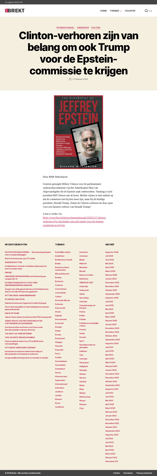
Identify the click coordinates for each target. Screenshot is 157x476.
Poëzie (82, 312)
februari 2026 (111, 275)
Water (82, 385)
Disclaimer (128, 473)
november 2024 (112, 332)
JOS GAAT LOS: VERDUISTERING (18, 334)
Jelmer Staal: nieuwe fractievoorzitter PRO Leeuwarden (28, 317)
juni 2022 (109, 442)
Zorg (81, 408)
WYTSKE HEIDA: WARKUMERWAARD (20, 295)
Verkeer (82, 374)
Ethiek (57, 331)
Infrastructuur (61, 376)
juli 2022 (109, 438)
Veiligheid (83, 366)
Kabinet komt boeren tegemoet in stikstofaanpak (25, 303)
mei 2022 (109, 446)
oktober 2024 (111, 336)
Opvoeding (84, 298)
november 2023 (112, 378)
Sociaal (82, 337)
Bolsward (59, 281)
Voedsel (82, 382)
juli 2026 (109, 256)
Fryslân (58, 357)
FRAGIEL (8, 272)
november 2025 (112, 286)
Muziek (82, 271)
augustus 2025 (111, 298)
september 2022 (112, 431)
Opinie (82, 294)
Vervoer (82, 378)
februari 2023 (111, 412)
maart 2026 (110, 271)
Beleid (57, 263)
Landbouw (59, 407)
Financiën (59, 350)
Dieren (58, 312)
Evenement (60, 338)
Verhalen (83, 370)
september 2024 (112, 340)
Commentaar (60, 289)
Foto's (57, 354)
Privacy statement (144, 473)
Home (103, 10)
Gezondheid (60, 365)
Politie (82, 316)
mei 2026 (109, 263)
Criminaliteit (60, 293)
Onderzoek (83, 28)
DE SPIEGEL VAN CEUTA (15, 299)
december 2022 (112, 419)
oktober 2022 (111, 427)
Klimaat (58, 399)
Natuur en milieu (86, 275)
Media (82, 260)
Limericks (83, 252)
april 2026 (109, 267)
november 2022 (112, 423)
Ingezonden (60, 380)
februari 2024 (111, 366)
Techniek (83, 359)
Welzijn (82, 393)
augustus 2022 (111, 435)
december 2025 (112, 283)
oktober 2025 (111, 290)
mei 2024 (109, 355)
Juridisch (59, 392)
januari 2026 (111, 279)
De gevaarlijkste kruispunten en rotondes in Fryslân (26, 358)
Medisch (83, 263)
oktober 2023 (111, 381)
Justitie (58, 395)
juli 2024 (109, 347)
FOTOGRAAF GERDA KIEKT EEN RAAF (20, 348)
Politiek (95, 28)
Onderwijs (83, 286)
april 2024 (109, 359)
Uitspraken (84, 363)
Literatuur (83, 256)
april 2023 (109, 404)
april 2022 (109, 450)
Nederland (83, 279)
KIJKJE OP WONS (12, 313)
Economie (59, 323)
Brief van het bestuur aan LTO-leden (20, 258)
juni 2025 (109, 305)
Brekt (14, 473)
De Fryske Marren (62, 300)
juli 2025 (109, 302)
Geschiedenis (61, 361)
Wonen (82, 401)
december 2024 (112, 328)
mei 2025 (109, 309)
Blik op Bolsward (62, 274)
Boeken (58, 277)
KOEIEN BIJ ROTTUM (13, 262)
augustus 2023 (111, 389)
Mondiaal (83, 267)
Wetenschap (84, 397)
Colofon (130, 10)
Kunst (57, 403)
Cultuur (58, 296)
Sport (81, 341)
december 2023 (112, 374)
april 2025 (109, 313)
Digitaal (58, 316)
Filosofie (58, 346)
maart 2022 (110, 454)
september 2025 (112, 294)
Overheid (83, 302)
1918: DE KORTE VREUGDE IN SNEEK (20, 337)
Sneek (82, 333)
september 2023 (112, 385)
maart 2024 (110, 362)
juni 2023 (109, 397)
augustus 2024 (112, 343)
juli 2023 (109, 393)
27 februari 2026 (80, 79)
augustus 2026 (112, 252)
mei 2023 (109, 400)
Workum (82, 404)
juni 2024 (109, 351)
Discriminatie (61, 319)
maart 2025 (110, 317)
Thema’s (114, 10)
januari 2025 (111, 324)
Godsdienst (60, 369)
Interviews (59, 388)
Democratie (60, 308)
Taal (81, 355)
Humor (58, 373)
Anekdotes (59, 256)
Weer (81, 389)
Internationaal (65, 28)
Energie (58, 327)
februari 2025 (111, 321)
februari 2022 (111, 457)
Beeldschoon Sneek (63, 260)
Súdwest (83, 351)
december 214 (111, 461)
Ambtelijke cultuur (63, 252)
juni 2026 (109, 260)
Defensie (59, 304)
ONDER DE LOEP (86, 283)
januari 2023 (111, 416)
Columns (59, 285)
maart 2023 (110, 408)
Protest (82, 330)
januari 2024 (111, 370)
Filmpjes (58, 342)
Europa (58, 335)
